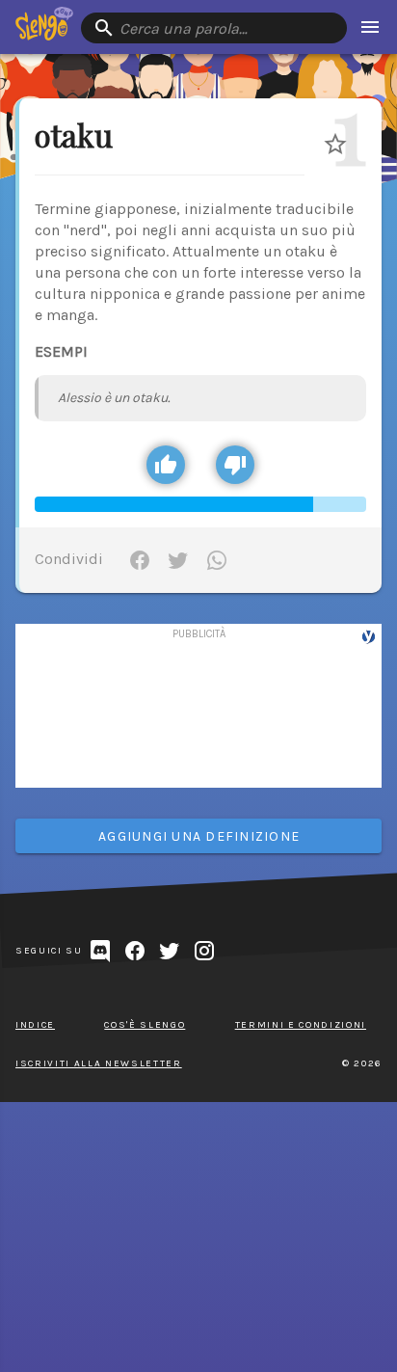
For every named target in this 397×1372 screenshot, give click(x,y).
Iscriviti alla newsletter (98, 1063)
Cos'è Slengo (144, 1025)
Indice (35, 1025)
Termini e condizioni (300, 1025)
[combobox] (214, 28)
